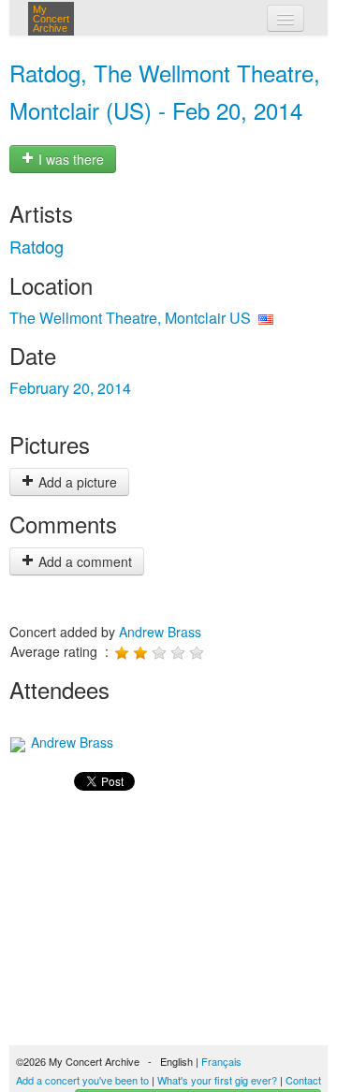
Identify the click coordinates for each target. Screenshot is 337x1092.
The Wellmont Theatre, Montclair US (130, 317)
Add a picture (76, 482)
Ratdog (36, 246)
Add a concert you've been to (82, 1079)
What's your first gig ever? (217, 1079)
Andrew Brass (160, 631)
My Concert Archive (51, 19)
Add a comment (83, 561)
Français (221, 1061)
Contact (303, 1079)
